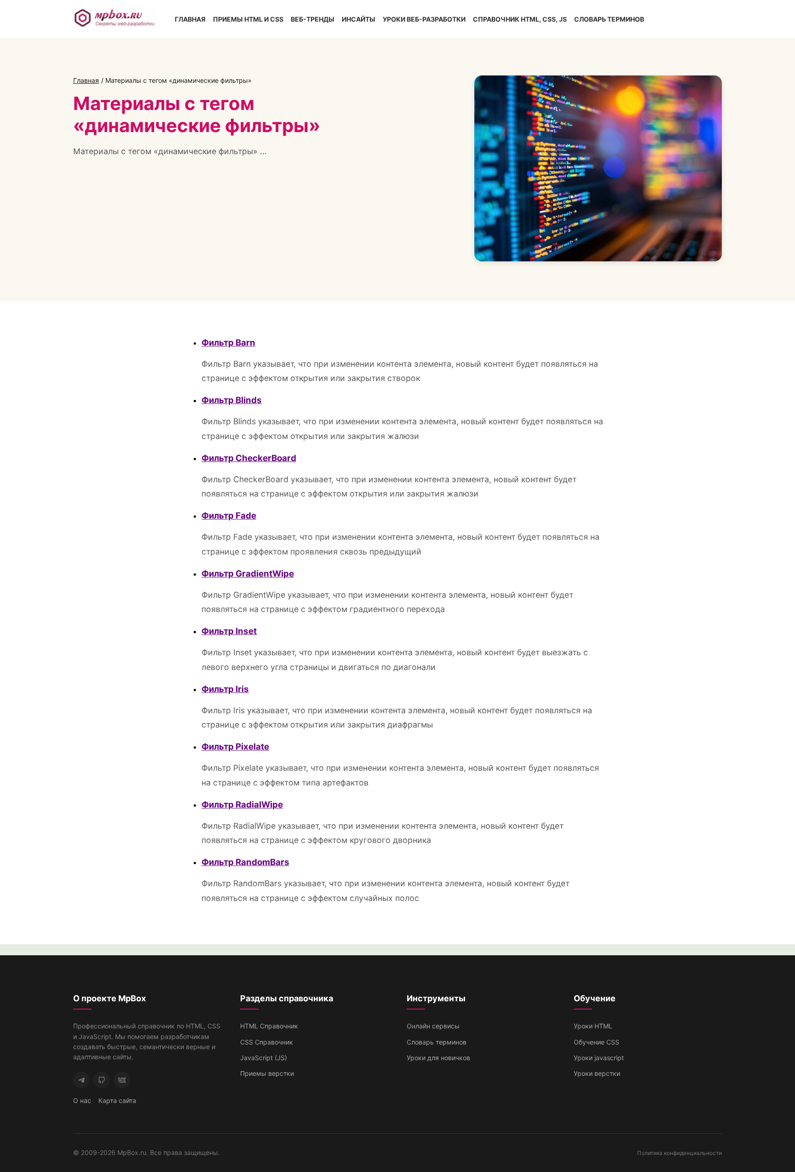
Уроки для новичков (438, 1058)
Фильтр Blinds (232, 400)
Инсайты (358, 19)
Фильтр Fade (229, 515)
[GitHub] (101, 1080)
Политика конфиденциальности (679, 1152)
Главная (190, 19)
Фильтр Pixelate (235, 746)
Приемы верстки (267, 1073)
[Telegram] (81, 1080)
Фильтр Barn (228, 342)
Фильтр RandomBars (245, 862)
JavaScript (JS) (263, 1058)
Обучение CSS (596, 1042)
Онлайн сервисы (433, 1026)
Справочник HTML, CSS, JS (520, 19)
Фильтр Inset (229, 631)
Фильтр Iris (225, 689)
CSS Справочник (266, 1042)
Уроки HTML (593, 1026)
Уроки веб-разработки (424, 19)
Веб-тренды (312, 19)
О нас (82, 1100)
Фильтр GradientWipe (248, 573)
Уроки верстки (597, 1073)
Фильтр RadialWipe (242, 804)
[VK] (122, 1080)
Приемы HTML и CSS (248, 19)
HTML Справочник (269, 1026)
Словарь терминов (609, 19)
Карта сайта (117, 1100)
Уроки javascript (599, 1058)
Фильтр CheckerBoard (249, 458)
